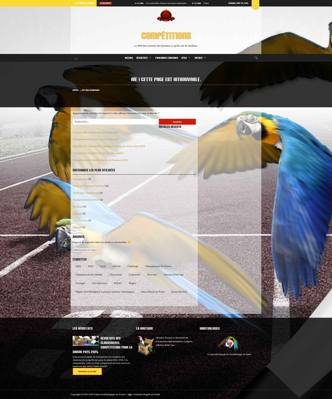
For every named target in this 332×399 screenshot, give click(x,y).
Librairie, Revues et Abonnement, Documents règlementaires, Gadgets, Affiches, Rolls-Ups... (174, 341)
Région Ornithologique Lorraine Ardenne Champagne (105, 291)
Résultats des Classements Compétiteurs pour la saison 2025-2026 (193, 3)
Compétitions (166, 35)
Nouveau (152, 274)
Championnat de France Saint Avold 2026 (123, 3)
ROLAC (118, 283)
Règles (132, 283)
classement (115, 274)
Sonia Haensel (179, 291)
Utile (184, 57)
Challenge (132, 266)
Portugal (80, 283)
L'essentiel (134, 274)
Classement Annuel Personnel (89, 186)
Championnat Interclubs (86, 199)
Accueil (129, 57)
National (77, 213)
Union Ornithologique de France (110, 394)
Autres (199, 57)
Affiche (116, 266)
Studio (157, 394)
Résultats (142, 57)
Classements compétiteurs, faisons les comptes (98, 153)
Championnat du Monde (89, 274)
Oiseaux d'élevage (174, 274)
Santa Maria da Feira (152, 291)
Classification (80, 220)
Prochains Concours (166, 57)
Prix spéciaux (99, 283)
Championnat (80, 179)
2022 (78, 266)
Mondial (77, 227)
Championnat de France (158, 266)
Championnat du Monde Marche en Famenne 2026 (100, 160)
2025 (90, 266)
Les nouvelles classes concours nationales (95, 132)
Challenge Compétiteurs (86, 193)
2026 (102, 266)
